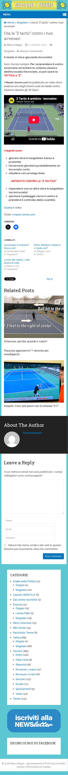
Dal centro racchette (25, 599)
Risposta (21, 664)
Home (10, 22)
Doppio (20, 585)
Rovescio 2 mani (25, 674)
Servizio (20, 679)
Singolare (22, 22)
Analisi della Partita (24, 581)
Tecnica (17, 651)
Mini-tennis (19, 627)
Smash (20, 684)
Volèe (19, 693)
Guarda (8, 207)
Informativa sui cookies (38, 767)
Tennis (17, 698)
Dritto (19, 654)
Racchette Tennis (23, 632)
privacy (21, 767)
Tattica (17, 637)
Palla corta (22, 659)
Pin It (50, 279)
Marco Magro (14, 44)
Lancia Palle (23, 613)
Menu (7, 14)
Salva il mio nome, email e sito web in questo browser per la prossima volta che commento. (32, 547)
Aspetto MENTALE (24, 594)
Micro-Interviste (22, 622)
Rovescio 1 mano (26, 669)
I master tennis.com (23, 214)
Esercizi (17, 604)
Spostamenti (23, 688)
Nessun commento (31, 51)
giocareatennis (32, 432)
